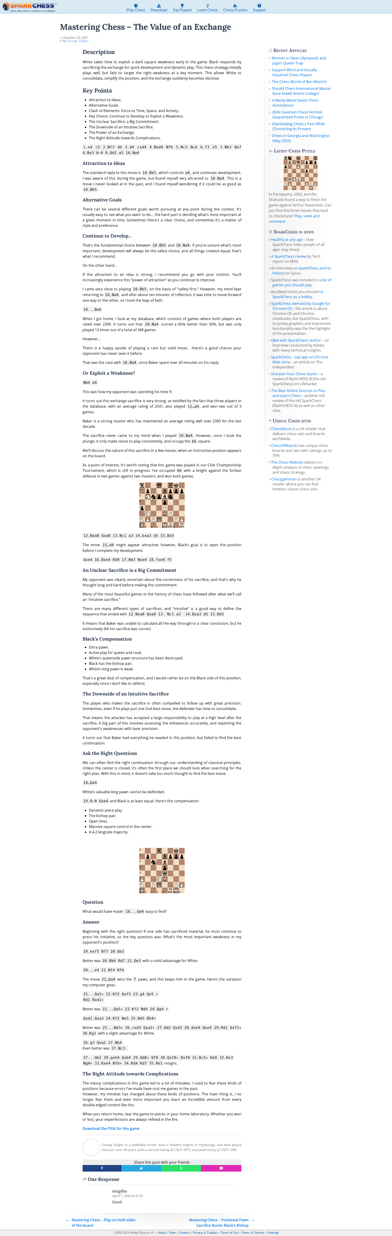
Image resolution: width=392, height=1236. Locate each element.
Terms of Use (229, 1232)
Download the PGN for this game (111, 1128)
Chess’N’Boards (284, 445)
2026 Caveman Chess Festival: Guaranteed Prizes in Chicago (297, 115)
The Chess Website (287, 462)
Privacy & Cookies (205, 1232)
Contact (184, 1232)
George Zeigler (78, 41)
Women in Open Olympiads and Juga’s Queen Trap (299, 61)
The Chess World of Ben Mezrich (299, 81)
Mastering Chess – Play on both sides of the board (103, 1222)
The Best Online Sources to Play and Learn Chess (298, 393)
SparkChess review (290, 256)
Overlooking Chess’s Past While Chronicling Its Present (298, 126)
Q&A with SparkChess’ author (296, 340)
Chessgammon (284, 479)
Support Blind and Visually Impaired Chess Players (294, 72)
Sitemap (273, 1232)
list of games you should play (301, 282)
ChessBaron (281, 428)
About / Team (167, 1232)
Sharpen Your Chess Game (294, 373)
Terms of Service (253, 1232)
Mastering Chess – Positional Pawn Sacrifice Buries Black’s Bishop (219, 1222)
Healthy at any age (287, 239)
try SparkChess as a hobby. (297, 294)
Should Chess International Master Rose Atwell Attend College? (301, 91)
